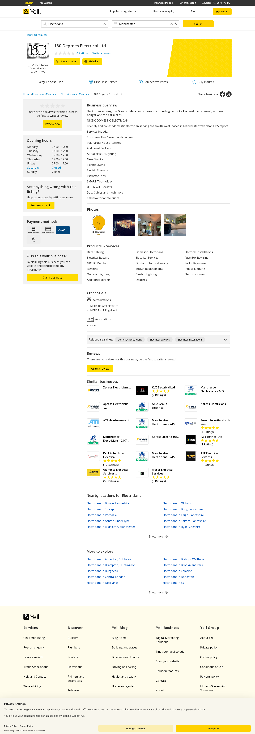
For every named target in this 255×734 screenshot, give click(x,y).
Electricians (75, 667)
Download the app (163, 3)
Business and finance (125, 657)
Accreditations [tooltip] (101, 300)
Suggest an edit (41, 205)
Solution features (167, 671)
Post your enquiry (163, 11)
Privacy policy (209, 647)
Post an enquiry (33, 647)
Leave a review (32, 657)
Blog (193, 11)
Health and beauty (124, 676)
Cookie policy (208, 657)
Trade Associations (35, 667)
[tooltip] (175, 23)
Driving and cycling (124, 667)
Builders (73, 638)
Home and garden (123, 686)
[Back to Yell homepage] (32, 11)
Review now (52, 124)
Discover (75, 627)
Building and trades (124, 647)
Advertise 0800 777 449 (216, 3)
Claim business (52, 277)
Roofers (73, 657)
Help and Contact (34, 676)
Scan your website (168, 661)
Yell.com (29, 3)
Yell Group (209, 627)
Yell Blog (120, 627)
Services (30, 627)
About (160, 690)
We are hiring (32, 686)
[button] (105, 24)
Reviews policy (209, 676)
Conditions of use (211, 667)
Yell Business (46, 3)
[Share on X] (229, 94)
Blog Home (119, 638)
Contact (161, 681)
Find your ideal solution (171, 652)
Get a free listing (188, 3)
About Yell (206, 638)
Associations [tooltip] (103, 319)
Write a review (101, 53)
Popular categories (121, 11)
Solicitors (74, 690)
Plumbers (74, 647)
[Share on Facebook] (222, 94)
